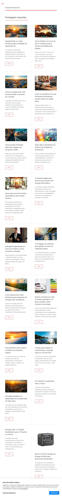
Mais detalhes (24, 488)
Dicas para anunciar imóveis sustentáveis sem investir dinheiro (15, 195)
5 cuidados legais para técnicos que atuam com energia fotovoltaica (44, 180)
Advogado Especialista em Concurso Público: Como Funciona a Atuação (15, 248)
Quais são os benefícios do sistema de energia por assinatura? (45, 147)
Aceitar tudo (54, 492)
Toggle (3, 3)
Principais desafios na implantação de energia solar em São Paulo (16, 398)
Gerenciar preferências (9, 492)
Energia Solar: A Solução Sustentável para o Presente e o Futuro (16, 432)
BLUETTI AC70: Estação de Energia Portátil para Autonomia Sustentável (45, 456)
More (9, 63)
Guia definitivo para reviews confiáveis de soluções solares (15, 350)
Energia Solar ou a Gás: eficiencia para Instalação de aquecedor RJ (16, 43)
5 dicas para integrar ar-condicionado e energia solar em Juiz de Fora (44, 350)
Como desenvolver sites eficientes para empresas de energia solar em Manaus (16, 297)
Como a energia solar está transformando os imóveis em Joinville (15, 94)
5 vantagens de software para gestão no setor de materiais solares (44, 246)
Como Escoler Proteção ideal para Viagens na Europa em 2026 (14, 147)
